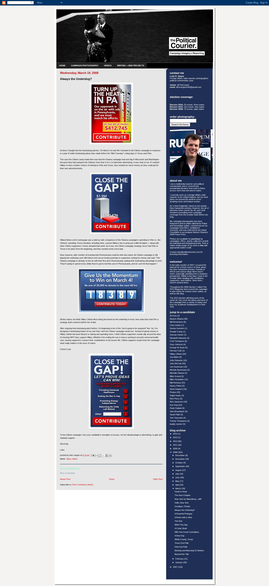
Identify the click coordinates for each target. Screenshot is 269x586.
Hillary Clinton (72, 459)
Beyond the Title (182, 554)
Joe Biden (174, 357)
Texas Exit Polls (182, 543)
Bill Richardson (176, 322)
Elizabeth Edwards (178, 338)
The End (178, 521)
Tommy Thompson (178, 421)
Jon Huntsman (176, 367)
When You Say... (182, 525)
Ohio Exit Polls (181, 547)
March (178, 488)
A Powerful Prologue (183, 514)
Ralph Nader (175, 395)
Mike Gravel (175, 376)
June (177, 477)
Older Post (157, 479)
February (179, 559)
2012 (175, 441)
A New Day (179, 536)
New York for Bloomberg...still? (188, 499)
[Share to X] (103, 455)
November (180, 459)
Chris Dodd (175, 325)
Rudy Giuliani (176, 408)
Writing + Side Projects (130, 65)
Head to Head (181, 491)
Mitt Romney (175, 383)
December (180, 455)
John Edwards (176, 360)
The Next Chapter (182, 495)
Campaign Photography (84, 65)
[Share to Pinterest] (110, 455)
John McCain (176, 363)
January (179, 562)
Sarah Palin (175, 414)
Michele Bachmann (178, 370)
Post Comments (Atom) (82, 485)
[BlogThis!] (100, 455)
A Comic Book (181, 528)
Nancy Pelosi (176, 386)
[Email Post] (92, 455)
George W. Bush (177, 347)
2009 (175, 448)
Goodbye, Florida (182, 506)
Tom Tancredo (176, 418)
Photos (173, 392)
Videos (107, 65)
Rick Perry (174, 398)
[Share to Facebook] (107, 455)
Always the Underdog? (185, 510)
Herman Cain (176, 351)
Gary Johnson (176, 344)
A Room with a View (183, 517)
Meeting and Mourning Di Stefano (189, 550)
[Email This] (96, 455)
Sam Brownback (177, 411)
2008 (175, 452)
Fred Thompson (177, 341)
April (177, 485)
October (179, 463)
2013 (175, 437)
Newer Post (65, 479)
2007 (175, 567)
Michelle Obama (177, 373)
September (180, 466)
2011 (175, 445)
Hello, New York (182, 503)
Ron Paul (174, 405)
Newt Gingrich (176, 389)
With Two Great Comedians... (188, 532)
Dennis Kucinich (177, 328)
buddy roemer (176, 424)
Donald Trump (176, 332)
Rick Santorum (176, 402)
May (177, 481)
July (177, 474)
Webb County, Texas (184, 539)
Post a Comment (67, 473)
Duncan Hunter (176, 335)
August (178, 470)
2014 (175, 434)
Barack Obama (176, 319)
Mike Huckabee (177, 379)
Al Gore (173, 316)
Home (62, 65)
